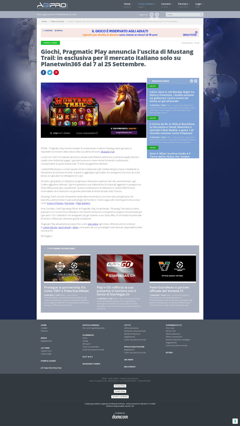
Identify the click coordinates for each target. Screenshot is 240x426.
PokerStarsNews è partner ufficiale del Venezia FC (169, 289)
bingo (75, 227)
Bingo (44, 338)
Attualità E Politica (51, 368)
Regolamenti (129, 349)
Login (198, 5)
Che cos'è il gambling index (93, 328)
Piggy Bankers (83, 203)
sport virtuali (64, 227)
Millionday (130, 366)
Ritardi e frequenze (132, 334)
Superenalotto (174, 325)
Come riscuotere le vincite (93, 349)
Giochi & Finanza (90, 325)
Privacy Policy (120, 386)
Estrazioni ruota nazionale (135, 331)
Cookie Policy (120, 391)
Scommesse (88, 335)
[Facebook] (151, 19)
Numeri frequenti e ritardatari (178, 339)
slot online (93, 224)
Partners (183, 5)
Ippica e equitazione (134, 346)
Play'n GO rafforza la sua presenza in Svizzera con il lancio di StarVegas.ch (116, 290)
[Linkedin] (151, 14)
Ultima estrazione (131, 328)
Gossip (85, 341)
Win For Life (171, 331)
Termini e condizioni (120, 397)
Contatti (166, 5)
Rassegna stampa (91, 364)
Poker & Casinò (57, 21)
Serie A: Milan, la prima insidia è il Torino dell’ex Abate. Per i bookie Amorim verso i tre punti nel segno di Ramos (172, 158)
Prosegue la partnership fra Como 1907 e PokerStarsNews (66, 289)
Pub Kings (69, 203)
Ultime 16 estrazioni (174, 336)
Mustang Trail (107, 151)
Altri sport (86, 344)
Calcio (85, 338)
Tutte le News (146, 5)
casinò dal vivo (50, 227)
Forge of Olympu (55, 203)
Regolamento (46, 341)
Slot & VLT (87, 356)
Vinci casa (170, 328)
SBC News (128, 359)
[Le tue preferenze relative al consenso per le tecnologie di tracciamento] (235, 421)
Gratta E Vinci (46, 351)
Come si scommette (90, 346)
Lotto (127, 325)
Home (127, 5)
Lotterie (45, 348)
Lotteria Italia (46, 354)
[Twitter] (156, 19)
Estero (169, 352)
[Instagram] (156, 14)
